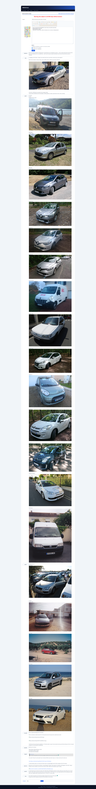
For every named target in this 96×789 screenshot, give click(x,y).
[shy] (28, 30)
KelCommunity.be (40, 787)
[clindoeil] (26, 27)
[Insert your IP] (46, 23)
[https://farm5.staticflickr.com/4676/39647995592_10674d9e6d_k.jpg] (41, 768)
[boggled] (27, 28)
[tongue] (28, 29)
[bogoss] (28, 28)
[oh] (27, 29)
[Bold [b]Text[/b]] (32, 22)
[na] (27, 35)
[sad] (28, 31)
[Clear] (41, 23)
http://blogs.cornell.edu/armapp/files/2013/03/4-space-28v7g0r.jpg (40, 761)
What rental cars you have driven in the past (66, 13)
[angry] (26, 29)
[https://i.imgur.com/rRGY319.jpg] (50, 536)
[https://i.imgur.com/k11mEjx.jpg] (50, 715)
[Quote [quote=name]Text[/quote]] (51, 23)
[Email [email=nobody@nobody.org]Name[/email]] (38, 22)
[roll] (29, 36)
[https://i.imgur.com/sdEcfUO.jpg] (50, 240)
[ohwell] (28, 36)
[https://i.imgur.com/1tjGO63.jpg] (50, 391)
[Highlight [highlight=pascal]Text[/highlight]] (50, 22)
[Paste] (37, 23)
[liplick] (28, 35)
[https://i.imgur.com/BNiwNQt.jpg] (50, 425)
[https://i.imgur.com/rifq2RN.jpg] (50, 330)
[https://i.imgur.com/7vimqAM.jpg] (50, 150)
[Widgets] (51, 22)
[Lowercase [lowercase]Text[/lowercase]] (33, 25)
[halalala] (27, 34)
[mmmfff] (29, 35)
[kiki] (27, 31)
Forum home (24, 10)
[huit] (28, 34)
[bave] (26, 28)
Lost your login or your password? (50, 786)
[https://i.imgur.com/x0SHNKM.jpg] (50, 457)
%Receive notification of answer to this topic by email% (41, 46)
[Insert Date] (43, 23)
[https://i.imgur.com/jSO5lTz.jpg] (50, 490)
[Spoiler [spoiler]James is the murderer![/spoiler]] (52, 23)
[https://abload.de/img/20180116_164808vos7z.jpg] (37, 740)
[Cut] (38, 23)
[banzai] (26, 31)
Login (28, 10)
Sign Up (44, 786)
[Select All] (39, 23)
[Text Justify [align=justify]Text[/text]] (47, 22)
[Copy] (36, 23)
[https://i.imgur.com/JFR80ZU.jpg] (50, 296)
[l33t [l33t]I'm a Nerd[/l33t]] (35, 25)
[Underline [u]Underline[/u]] (35, 22)
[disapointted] (29, 30)
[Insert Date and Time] (45, 23)
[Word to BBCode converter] (55, 22)
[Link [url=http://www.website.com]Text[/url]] (39, 22)
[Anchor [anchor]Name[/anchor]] (40, 22)
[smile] (29, 29)
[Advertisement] (48, 3)
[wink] (29, 31)
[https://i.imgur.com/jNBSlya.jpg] (50, 582)
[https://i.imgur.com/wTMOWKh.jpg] (50, 361)
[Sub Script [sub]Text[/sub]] (36, 25)
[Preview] (32, 23)
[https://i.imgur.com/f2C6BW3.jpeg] (49, 76)
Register (31, 10)
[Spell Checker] (33, 23)
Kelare (57, 787)
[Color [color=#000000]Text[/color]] (49, 22)
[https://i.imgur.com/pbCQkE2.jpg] (50, 267)
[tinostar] (27, 36)
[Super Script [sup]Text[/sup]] (37, 25)
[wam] (26, 30)
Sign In (42, 786)
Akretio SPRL (50, 787)
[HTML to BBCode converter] (54, 22)
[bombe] (29, 28)
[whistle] (26, 35)
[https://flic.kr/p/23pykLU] (51, 768)
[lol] (26, 34)
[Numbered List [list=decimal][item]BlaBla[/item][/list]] (49, 23)
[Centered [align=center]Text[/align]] (45, 22)
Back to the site (36, 10)
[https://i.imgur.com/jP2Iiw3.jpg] (50, 616)
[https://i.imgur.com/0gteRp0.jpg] (50, 648)
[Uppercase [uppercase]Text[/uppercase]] (32, 25)
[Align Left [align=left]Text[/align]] (44, 22)
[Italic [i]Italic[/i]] (33, 22)
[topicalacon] (26, 36)
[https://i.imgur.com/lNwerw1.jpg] (50, 681)
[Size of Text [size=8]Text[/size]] (38, 25)
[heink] (29, 34)
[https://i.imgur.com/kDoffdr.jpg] (50, 214)
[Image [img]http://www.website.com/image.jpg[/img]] (41, 22)
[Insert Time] (44, 23)
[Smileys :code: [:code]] (53, 22)
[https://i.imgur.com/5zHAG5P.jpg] (50, 184)
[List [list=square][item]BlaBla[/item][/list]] (48, 23)
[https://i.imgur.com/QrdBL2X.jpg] (50, 114)
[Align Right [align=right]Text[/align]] (46, 22)
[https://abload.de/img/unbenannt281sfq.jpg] (36, 737)
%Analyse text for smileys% (37, 47)
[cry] (27, 30)
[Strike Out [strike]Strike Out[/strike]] (36, 22)
